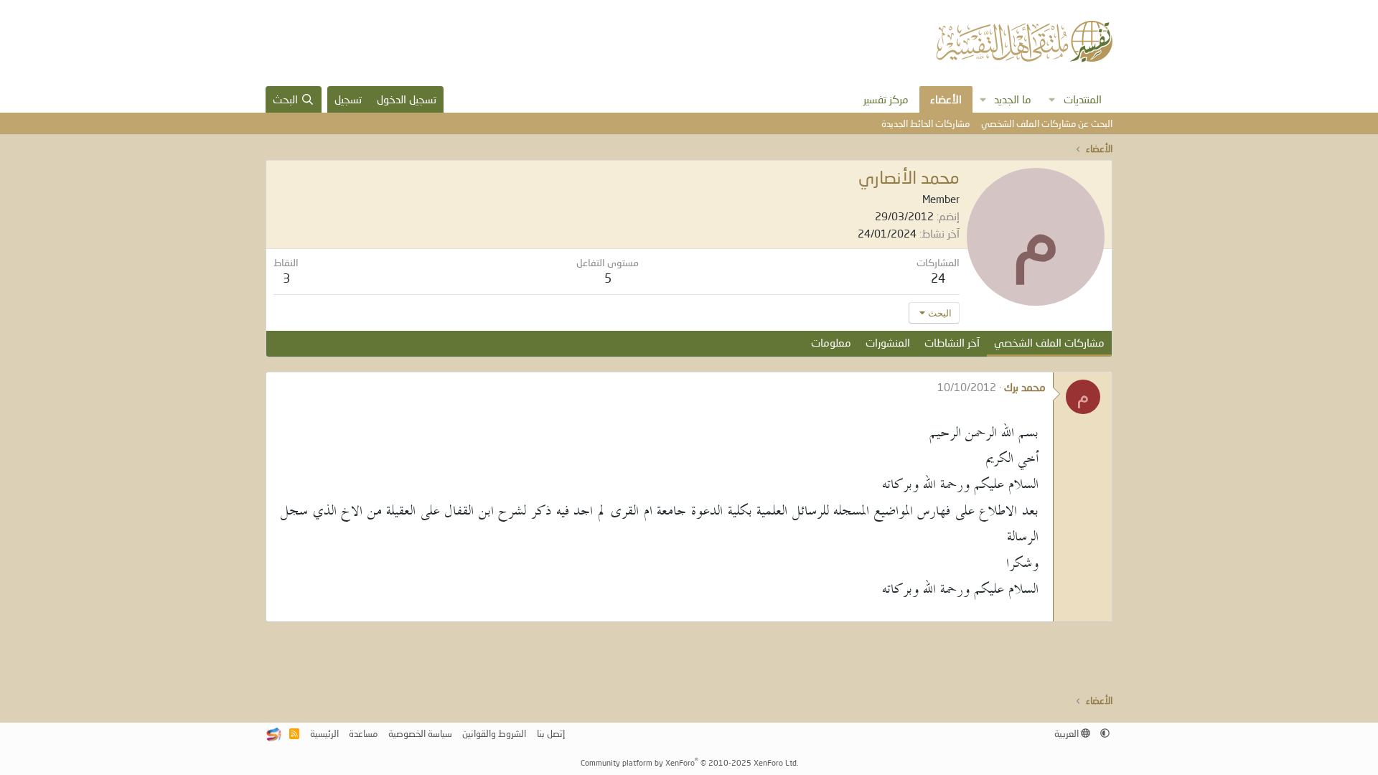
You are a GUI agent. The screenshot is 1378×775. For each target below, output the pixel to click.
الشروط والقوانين (494, 733)
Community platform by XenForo (689, 762)
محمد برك (1025, 386)
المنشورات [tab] (888, 342)
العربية (1067, 733)
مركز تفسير (886, 99)
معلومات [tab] (831, 342)
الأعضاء (946, 99)
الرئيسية (324, 733)
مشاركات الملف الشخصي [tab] (1049, 342)
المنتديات (1083, 99)
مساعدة (363, 733)
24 (938, 278)
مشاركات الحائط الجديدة (925, 123)
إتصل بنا (551, 733)
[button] (1052, 99)
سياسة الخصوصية (420, 733)
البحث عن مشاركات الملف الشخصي (1046, 123)
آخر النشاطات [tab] (952, 342)
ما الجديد (1012, 99)
